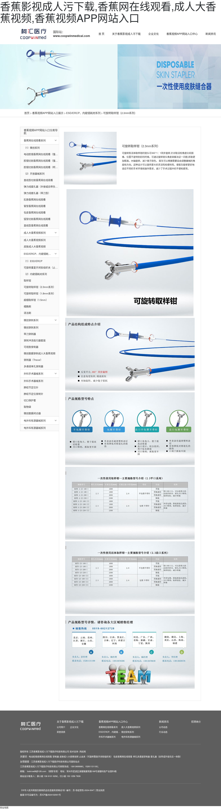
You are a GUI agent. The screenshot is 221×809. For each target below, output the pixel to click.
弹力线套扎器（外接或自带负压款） (41, 186)
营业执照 (100, 790)
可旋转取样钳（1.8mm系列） (39, 293)
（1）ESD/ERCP (33, 261)
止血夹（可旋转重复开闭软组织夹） (96, 756)
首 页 (101, 34)
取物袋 (27, 406)
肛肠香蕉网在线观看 (35, 199)
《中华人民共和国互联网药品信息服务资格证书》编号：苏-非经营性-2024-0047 (57, 790)
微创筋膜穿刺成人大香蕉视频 (39, 353)
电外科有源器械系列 (35, 420)
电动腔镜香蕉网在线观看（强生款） (41, 154)
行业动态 (163, 731)
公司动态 (163, 727)
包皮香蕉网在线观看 (35, 212)
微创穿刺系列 (31, 320)
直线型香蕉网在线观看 (36, 225)
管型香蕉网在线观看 (35, 206)
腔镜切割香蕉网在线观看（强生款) (41, 160)
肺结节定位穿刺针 (33, 393)
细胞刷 (27, 306)
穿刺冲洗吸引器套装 (35, 340)
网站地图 (4, 807)
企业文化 (153, 34)
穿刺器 (56, 756)
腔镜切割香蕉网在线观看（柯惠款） (41, 167)
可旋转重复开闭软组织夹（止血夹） (41, 267)
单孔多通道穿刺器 (141, 756)
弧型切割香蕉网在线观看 (37, 219)
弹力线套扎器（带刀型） (37, 193)
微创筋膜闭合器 (32, 413)
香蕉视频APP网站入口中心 (182, 34)
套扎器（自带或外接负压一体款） (166, 756)
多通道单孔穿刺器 (33, 366)
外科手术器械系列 (33, 373)
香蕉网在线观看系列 (35, 140)
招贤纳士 (196, 721)
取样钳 (27, 280)
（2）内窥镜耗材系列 (35, 274)
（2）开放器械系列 (34, 173)
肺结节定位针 (31, 387)
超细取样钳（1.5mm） (36, 300)
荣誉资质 (61, 731)
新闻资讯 (210, 34)
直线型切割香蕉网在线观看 (38, 180)
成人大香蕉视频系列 (35, 232)
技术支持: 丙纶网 (78, 751)
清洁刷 (27, 312)
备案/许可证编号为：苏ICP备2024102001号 (40, 794)
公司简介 (61, 727)
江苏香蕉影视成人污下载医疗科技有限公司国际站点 (55, 761)
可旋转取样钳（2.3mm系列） (120, 113)
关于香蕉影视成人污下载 (126, 34)
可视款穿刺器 (31, 346)
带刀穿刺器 (30, 334)
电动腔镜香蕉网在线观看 (40, 756)
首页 (26, 113)
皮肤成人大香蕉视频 (35, 246)
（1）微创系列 (32, 147)
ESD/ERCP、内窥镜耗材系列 (83, 113)
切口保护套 (30, 400)
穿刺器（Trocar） (33, 359)
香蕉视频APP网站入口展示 (47, 113)
